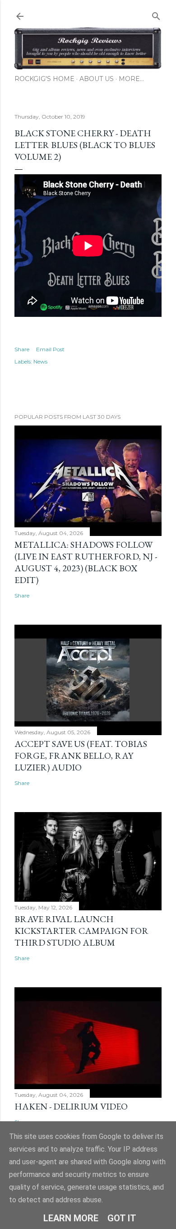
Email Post (50, 349)
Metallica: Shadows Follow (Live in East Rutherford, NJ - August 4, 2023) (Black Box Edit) (85, 562)
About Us (96, 79)
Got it (121, 1218)
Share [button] (21, 349)
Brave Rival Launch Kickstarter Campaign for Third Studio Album (81, 930)
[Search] (156, 14)
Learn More (70, 1218)
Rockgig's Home (44, 79)
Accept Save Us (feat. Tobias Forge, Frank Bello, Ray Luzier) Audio (80, 755)
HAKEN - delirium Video (71, 1106)
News (40, 361)
